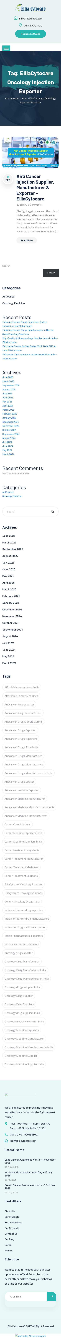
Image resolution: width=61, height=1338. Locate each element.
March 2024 (8, 454)
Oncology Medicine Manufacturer (24, 1038)
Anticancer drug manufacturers (23, 713)
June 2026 (7, 377)
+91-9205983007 (28, 1134)
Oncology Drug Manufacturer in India (27, 978)
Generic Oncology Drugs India (22, 901)
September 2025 (11, 385)
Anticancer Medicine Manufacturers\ (26, 816)
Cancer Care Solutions (17, 824)
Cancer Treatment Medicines (21, 867)
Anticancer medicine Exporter (22, 790)
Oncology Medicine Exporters (22, 1030)
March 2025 (8, 409)
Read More (27, 240)
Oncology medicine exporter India (24, 1021)
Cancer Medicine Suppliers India (23, 841)
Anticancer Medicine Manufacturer (25, 798)
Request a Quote (30, 33)
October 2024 (9, 429)
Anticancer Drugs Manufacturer (23, 756)
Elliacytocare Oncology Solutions (24, 893)
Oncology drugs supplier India (22, 987)
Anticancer (8, 296)
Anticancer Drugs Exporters (21, 738)
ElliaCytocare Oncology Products (23, 884)
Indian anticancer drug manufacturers (27, 918)
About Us (10, 1211)
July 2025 (7, 393)
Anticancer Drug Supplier (19, 781)
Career (8, 1244)
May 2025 (7, 401)
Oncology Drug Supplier (19, 996)
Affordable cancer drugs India (22, 687)
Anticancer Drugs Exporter (20, 730)
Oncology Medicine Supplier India (24, 1064)
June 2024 (7, 446)
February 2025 (9, 413)
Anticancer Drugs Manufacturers (24, 764)
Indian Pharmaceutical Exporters (24, 936)
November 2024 (10, 425)
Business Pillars (13, 1222)
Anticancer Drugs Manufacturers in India (28, 773)
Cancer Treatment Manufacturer (24, 858)
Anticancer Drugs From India (21, 747)
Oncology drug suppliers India (22, 1013)
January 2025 (9, 417)
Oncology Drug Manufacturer (22, 961)
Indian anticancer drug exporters (24, 910)
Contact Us (11, 1233)
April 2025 (7, 405)
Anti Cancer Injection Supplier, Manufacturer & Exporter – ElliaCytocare (35, 187)
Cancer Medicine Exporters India (23, 833)
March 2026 (8, 381)
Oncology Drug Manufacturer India (25, 970)
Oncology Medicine (13, 303)
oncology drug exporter (19, 953)
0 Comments (35, 204)
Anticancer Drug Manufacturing (23, 721)
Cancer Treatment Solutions (21, 876)
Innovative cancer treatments (22, 944)
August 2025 (8, 389)
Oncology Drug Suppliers (19, 1004)
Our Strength (12, 1227)
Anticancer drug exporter (19, 704)
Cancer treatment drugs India (22, 850)
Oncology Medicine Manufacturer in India (29, 1047)
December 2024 (10, 421)
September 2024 (11, 433)
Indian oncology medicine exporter (25, 927)
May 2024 (7, 450)
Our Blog (9, 1239)
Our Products (12, 1216)
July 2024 (7, 441)
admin (23, 204)
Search (6, 265)
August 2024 (9, 437)
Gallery (9, 1250)
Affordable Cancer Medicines (21, 696)
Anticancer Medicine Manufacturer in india (29, 807)
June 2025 (7, 397)
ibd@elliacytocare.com (30, 18)
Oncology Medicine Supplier (21, 1055)
